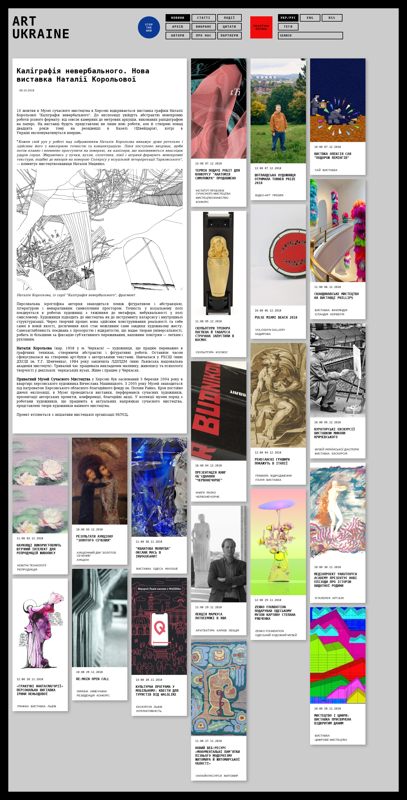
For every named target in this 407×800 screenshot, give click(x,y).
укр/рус (288, 18)
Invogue (171, 568)
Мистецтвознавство (212, 197)
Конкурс (202, 201)
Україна (82, 691)
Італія (259, 479)
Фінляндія (339, 310)
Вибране (204, 27)
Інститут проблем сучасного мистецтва (213, 192)
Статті (203, 18)
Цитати (229, 27)
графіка (23, 706)
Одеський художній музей (276, 635)
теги (288, 27)
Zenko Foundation (269, 631)
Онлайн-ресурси (209, 775)
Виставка (330, 170)
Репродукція (27, 569)
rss (332, 18)
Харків (222, 630)
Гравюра (262, 475)
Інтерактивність (149, 711)
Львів (158, 706)
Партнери (229, 35)
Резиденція (86, 695)
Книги (200, 492)
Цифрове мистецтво (331, 739)
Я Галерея (322, 598)
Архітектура (205, 630)
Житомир (231, 775)
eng (310, 18)
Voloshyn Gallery (270, 329)
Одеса (158, 568)
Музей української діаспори (337, 449)
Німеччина (98, 691)
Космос (222, 352)
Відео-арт (263, 195)
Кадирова (263, 334)
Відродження (281, 475)
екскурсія (339, 453)
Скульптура (205, 352)
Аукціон (83, 559)
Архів (177, 27)
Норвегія (337, 314)
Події (229, 18)
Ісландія (321, 314)
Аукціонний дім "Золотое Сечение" (96, 554)
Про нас (204, 35)
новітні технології (31, 565)
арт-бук (338, 598)
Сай (318, 170)
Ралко (211, 492)
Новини (177, 18)
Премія (277, 195)
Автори (177, 35)
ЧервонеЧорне (208, 496)
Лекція (234, 630)
